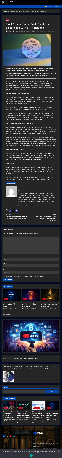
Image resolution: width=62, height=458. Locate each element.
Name (5, 257)
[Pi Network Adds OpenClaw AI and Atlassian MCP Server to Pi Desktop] (31, 295)
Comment (6, 236)
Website (5, 270)
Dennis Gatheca (26, 308)
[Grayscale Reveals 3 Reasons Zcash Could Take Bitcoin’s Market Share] (50, 295)
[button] (3, 6)
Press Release (36, 407)
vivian (5, 308)
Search (6, 387)
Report (6, 407)
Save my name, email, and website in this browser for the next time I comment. (25, 276)
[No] (60, 453)
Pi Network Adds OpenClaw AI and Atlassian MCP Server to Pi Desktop (30, 304)
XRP (16, 117)
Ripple (13, 167)
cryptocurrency (29, 81)
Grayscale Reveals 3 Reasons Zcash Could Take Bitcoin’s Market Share (50, 304)
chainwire (35, 421)
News (7, 20)
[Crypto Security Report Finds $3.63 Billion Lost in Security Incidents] (9, 405)
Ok (31, 455)
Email (5, 263)
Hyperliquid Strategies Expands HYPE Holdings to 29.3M (11, 304)
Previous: (17, 216)
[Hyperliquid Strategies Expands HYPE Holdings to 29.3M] (12, 295)
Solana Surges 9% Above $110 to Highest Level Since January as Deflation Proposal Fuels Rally (23, 415)
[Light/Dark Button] (56, 6)
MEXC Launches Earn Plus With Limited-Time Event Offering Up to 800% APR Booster (38, 415)
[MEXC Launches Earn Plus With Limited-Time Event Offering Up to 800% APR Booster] (38, 405)
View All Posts (36, 205)
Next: (45, 217)
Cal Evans (9, 31)
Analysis (21, 407)
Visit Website (23, 205)
